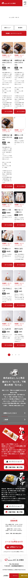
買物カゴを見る (24, 575)
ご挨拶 (6, 419)
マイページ (15, 575)
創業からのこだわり (10, 413)
